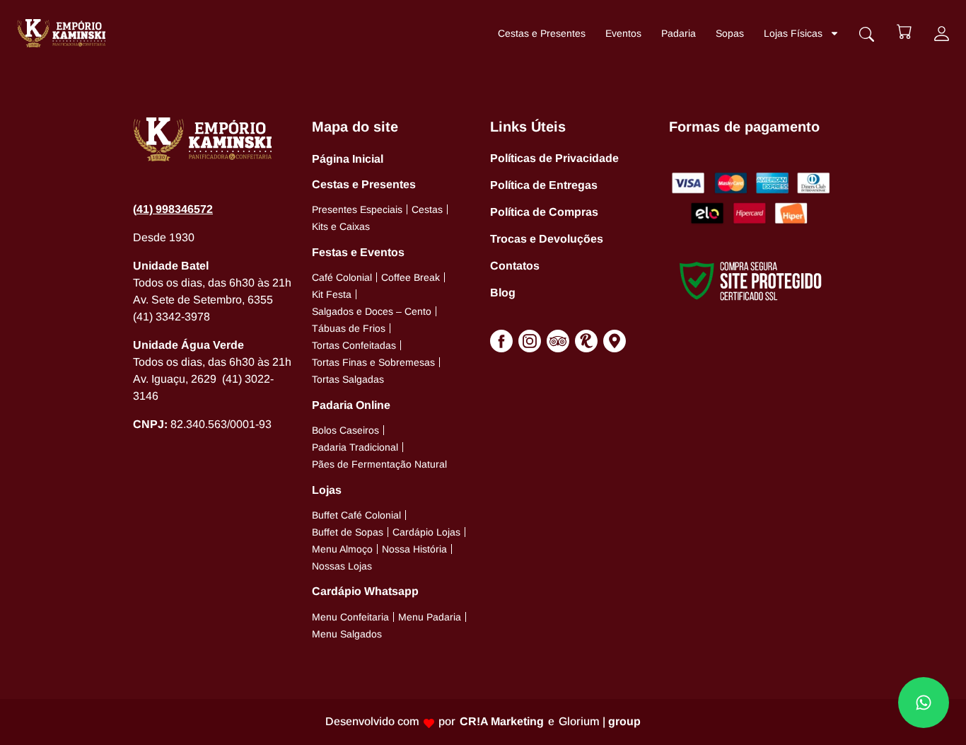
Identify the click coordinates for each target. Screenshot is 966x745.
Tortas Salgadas (348, 379)
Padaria (678, 33)
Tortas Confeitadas (354, 345)
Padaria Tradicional (355, 447)
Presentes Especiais (357, 209)
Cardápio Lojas (426, 532)
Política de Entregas (544, 185)
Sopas (730, 33)
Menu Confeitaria (350, 617)
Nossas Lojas (342, 566)
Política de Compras (544, 212)
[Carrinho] (904, 31)
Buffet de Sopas (347, 532)
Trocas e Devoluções (546, 239)
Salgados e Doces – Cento (371, 311)
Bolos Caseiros (345, 430)
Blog (503, 293)
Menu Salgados (347, 634)
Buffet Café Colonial (356, 515)
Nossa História (414, 549)
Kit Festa (331, 294)
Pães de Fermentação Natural (379, 464)
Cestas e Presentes (542, 33)
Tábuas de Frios (348, 328)
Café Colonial (342, 277)
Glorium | (600, 721)
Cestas (427, 209)
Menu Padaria (429, 617)
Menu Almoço (342, 549)
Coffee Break (410, 277)
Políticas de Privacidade (554, 158)
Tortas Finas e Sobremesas (373, 362)
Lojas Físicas (793, 33)
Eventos (623, 33)
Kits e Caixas (341, 226)
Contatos (515, 266)
